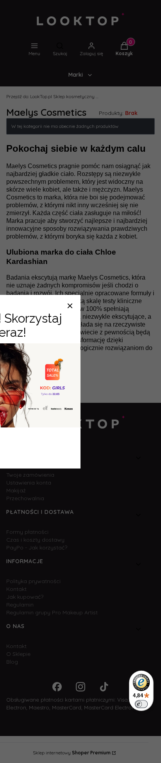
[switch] (141, 704)
